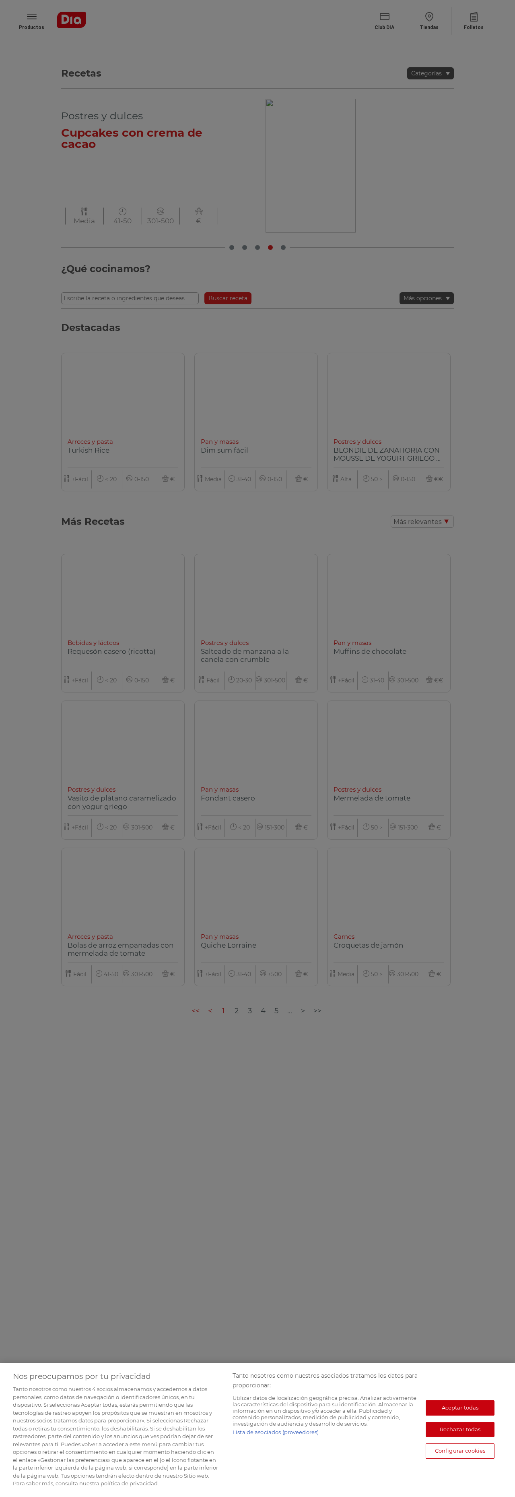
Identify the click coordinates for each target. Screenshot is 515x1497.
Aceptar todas (460, 1407)
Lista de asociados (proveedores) (276, 1432)
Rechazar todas (460, 1429)
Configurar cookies (460, 1450)
